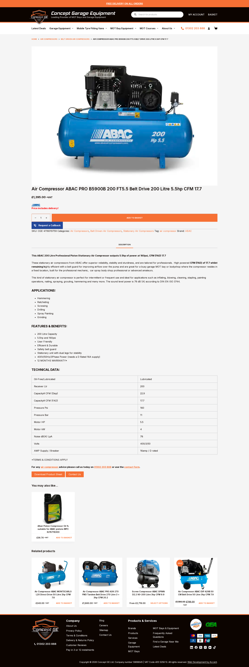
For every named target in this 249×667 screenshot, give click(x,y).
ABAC (188, 231)
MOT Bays (134, 651)
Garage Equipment (59, 28)
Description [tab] (125, 245)
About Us (167, 28)
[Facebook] (196, 647)
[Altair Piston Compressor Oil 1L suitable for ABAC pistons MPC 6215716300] (53, 508)
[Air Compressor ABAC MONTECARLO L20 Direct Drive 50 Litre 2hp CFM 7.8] (53, 574)
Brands (132, 628)
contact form (131, 467)
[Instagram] (205, 647)
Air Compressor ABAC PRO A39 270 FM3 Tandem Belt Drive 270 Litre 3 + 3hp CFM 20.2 (100, 594)
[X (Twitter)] (200, 647)
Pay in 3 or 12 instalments (80, 649)
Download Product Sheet (48, 474)
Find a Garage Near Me (166, 641)
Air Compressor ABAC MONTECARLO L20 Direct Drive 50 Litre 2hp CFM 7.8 (53, 594)
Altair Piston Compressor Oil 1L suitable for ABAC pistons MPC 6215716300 (53, 529)
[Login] (209, 28)
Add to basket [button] (64, 537)
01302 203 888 (195, 28)
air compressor (168, 231)
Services (132, 637)
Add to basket (135, 218)
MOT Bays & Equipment (166, 628)
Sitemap (103, 630)
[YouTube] (210, 647)
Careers (103, 625)
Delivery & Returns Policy (80, 640)
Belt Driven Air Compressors (106, 231)
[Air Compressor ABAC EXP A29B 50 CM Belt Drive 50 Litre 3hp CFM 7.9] (195, 574)
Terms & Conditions (76, 635)
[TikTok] (214, 647)
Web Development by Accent (202, 662)
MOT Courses (147, 28)
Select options (159, 603)
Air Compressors (79, 231)
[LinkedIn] (191, 647)
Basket (212, 14)
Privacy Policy (74, 630)
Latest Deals (39, 28)
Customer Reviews (76, 645)
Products (133, 633)
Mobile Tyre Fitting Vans (90, 28)
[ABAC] (36, 205)
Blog (101, 620)
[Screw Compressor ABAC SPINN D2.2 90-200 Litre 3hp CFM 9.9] (148, 574)
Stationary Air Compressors (138, 231)
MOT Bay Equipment (121, 28)
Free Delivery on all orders (124, 3)
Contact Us (75, 474)
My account (196, 14)
